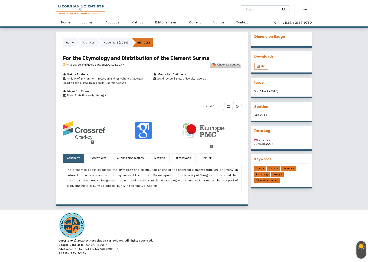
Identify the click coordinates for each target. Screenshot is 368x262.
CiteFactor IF (67, 249)
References (183, 158)
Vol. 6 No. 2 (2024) (116, 42)
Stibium (273, 168)
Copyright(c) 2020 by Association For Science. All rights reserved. (105, 240)
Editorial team (166, 22)
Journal (87, 22)
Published (262, 140)
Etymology (262, 174)
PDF (262, 66)
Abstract (73, 158)
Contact (242, 22)
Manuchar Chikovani (171, 74)
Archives (89, 42)
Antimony (288, 168)
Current (195, 22)
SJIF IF (62, 253)
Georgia (277, 174)
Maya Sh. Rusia (77, 91)
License (207, 158)
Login (303, 9)
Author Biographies (130, 158)
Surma (260, 168)
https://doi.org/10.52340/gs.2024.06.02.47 (95, 65)
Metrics (137, 22)
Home (65, 22)
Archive (218, 22)
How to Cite (98, 158)
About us (112, 22)
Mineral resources (267, 180)
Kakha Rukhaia (77, 74)
